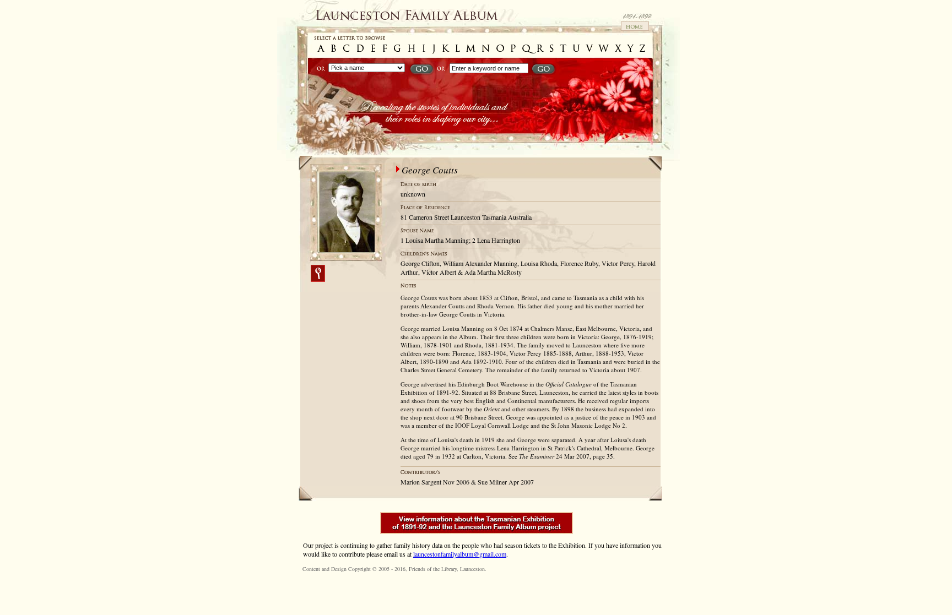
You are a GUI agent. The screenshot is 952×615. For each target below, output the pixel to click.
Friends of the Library (433, 569)
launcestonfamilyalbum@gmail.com (459, 553)
